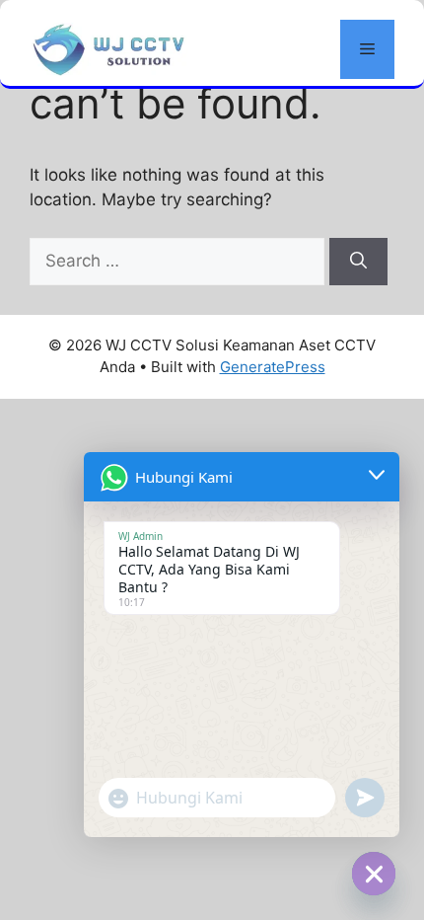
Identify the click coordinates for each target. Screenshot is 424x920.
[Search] (358, 261)
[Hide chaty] (373, 873)
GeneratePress (272, 366)
